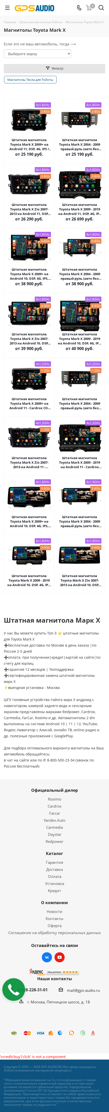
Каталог (54, 853)
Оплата (54, 876)
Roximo (54, 799)
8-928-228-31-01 (32, 990)
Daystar (54, 834)
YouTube (60, 957)
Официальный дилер (54, 790)
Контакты (54, 918)
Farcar (54, 813)
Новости (54, 911)
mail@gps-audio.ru (83, 990)
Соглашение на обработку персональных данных (54, 932)
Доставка (54, 869)
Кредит (54, 890)
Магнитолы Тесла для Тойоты (30, 79)
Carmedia (54, 827)
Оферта (55, 925)
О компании (54, 902)
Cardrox (55, 806)
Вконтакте (47, 957)
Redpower (54, 841)
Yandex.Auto (54, 820)
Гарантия (54, 862)
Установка (54, 883)
